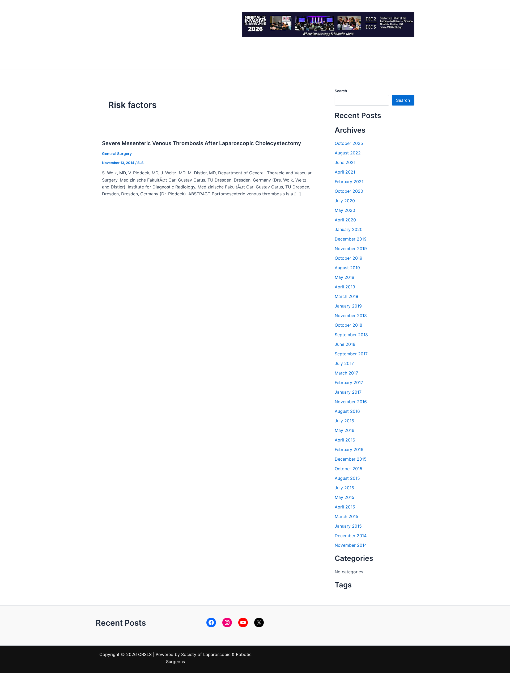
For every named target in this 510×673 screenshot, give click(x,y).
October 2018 (348, 325)
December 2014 (351, 535)
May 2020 (345, 210)
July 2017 (344, 363)
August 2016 (347, 411)
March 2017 (346, 373)
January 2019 (348, 306)
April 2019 (345, 286)
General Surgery (117, 153)
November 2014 (351, 545)
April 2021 (345, 172)
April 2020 (345, 219)
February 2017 (349, 382)
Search (341, 91)
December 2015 (351, 459)
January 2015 (348, 526)
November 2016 (351, 401)
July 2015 (344, 487)
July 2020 (345, 200)
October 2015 (348, 468)
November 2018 (351, 315)
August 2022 (348, 152)
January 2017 (348, 392)
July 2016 (344, 420)
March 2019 (346, 296)
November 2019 (351, 248)
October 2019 (348, 258)
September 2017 (351, 353)
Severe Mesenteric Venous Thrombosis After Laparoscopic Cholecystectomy (201, 143)
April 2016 (345, 440)
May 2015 (344, 497)
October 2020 (349, 191)
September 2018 (351, 334)
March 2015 (346, 516)
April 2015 (345, 507)
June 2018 (345, 344)
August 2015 (347, 478)
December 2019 (351, 239)
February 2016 (349, 449)
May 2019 (344, 277)
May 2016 (344, 430)
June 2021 (345, 162)
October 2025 (349, 143)
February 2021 (349, 181)
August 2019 (347, 267)
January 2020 (349, 229)
